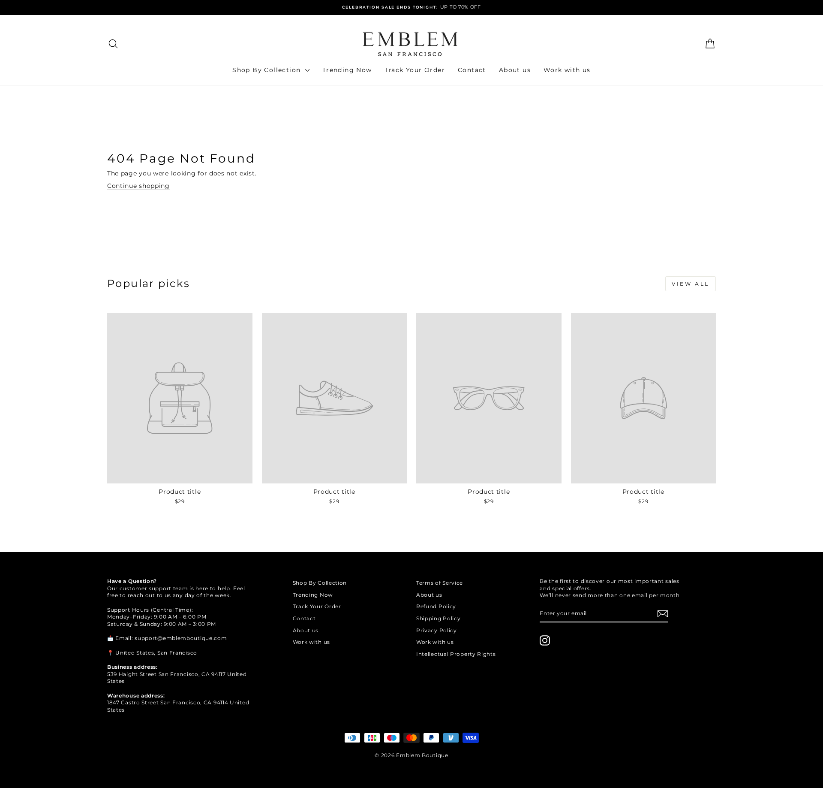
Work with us (567, 70)
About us (515, 70)
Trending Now (347, 70)
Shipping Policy (438, 618)
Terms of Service (439, 583)
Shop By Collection (267, 70)
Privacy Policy (436, 630)
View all (690, 284)
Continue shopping (138, 186)
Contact (472, 70)
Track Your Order (415, 70)
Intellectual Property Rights (456, 654)
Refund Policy (436, 606)
